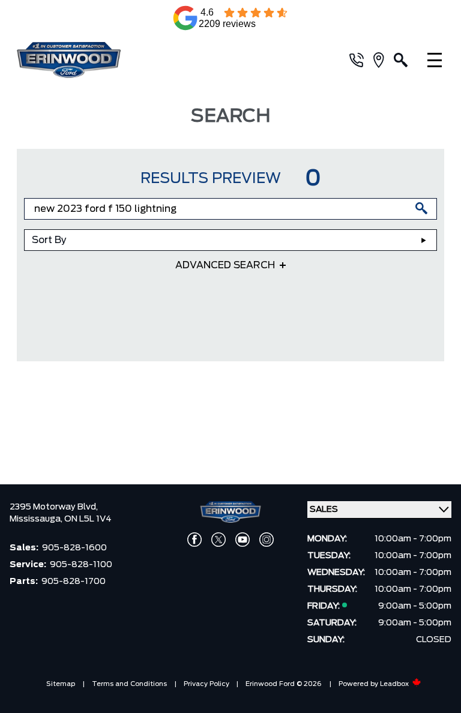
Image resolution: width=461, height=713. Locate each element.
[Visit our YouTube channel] (242, 539)
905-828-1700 (73, 581)
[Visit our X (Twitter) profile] (218, 539)
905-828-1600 (74, 548)
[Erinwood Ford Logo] (84, 60)
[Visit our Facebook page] (194, 539)
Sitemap (60, 684)
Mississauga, (37, 519)
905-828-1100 (81, 565)
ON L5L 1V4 (88, 519)
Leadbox (395, 684)
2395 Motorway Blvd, (54, 507)
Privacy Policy (206, 684)
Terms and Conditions (129, 684)
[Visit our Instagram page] (266, 539)
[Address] (383, 60)
